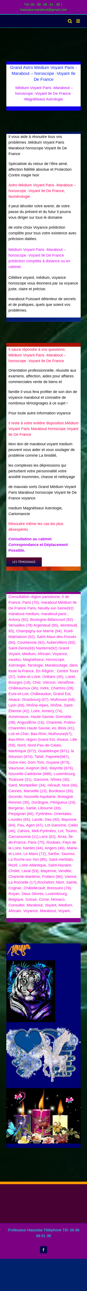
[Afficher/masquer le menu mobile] (78, 21)
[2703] (18, 945)
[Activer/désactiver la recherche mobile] (70, 21)
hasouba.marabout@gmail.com (43, 9)
